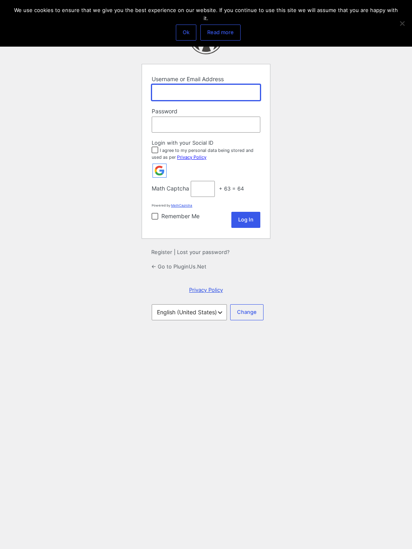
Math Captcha (170, 188)
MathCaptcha (181, 205)
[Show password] (252, 125)
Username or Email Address (188, 79)
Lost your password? (203, 252)
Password (164, 111)
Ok (186, 32)
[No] (402, 23)
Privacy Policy (191, 157)
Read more (220, 32)
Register (161, 252)
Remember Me (180, 216)
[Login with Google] (159, 171)
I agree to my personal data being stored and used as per (202, 153)
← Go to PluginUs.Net (178, 266)
